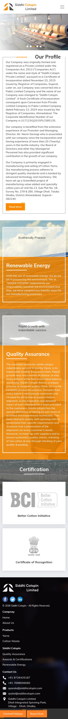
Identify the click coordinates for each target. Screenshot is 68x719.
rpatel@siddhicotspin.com (24, 693)
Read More (23, 37)
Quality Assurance (13, 654)
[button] (27, 46)
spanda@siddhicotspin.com (25, 688)
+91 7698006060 (19, 682)
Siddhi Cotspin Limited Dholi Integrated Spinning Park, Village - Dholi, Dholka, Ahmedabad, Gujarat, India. (27, 704)
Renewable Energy (14, 664)
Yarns (5, 635)
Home (6, 617)
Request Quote (37, 714)
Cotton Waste (11, 641)
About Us (8, 622)
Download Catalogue (13, 714)
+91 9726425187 (19, 677)
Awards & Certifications (17, 659)
